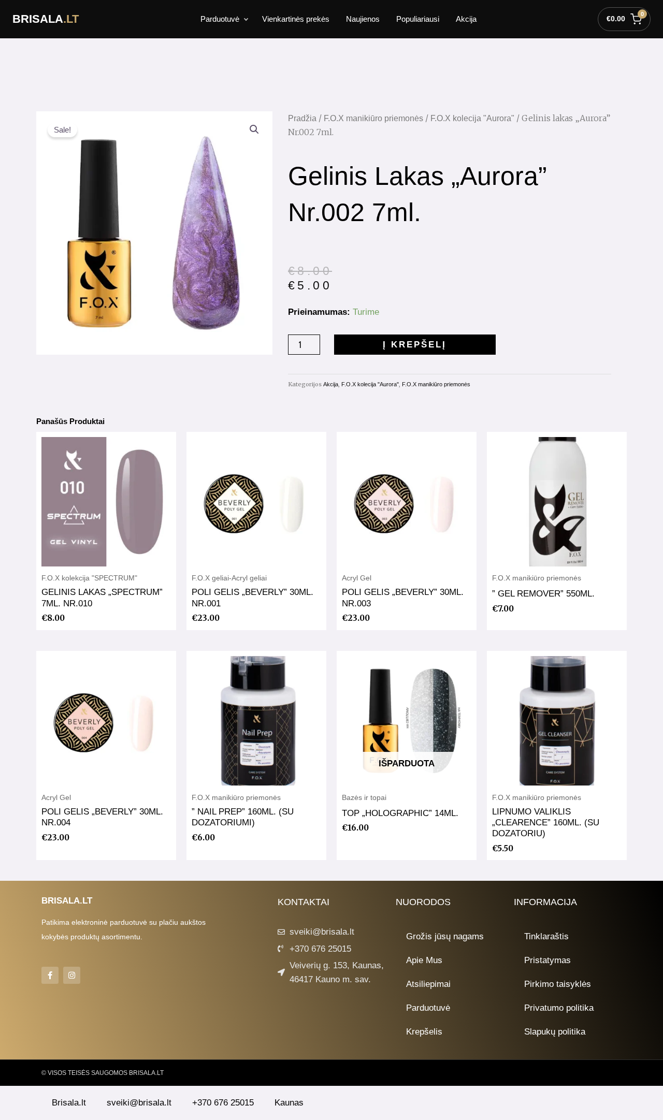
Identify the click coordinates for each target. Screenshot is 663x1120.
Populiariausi (417, 18)
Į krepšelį (414, 345)
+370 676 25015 (223, 1103)
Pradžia (302, 118)
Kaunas (289, 1103)
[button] (254, 129)
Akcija (466, 18)
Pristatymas (547, 960)
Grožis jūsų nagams (445, 936)
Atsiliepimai (428, 984)
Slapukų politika (554, 1032)
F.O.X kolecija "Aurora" (472, 118)
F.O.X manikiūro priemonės (373, 118)
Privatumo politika (559, 1008)
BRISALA (45, 18)
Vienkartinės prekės (295, 18)
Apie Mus (424, 960)
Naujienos (363, 18)
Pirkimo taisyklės (557, 984)
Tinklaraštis (546, 936)
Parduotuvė (219, 18)
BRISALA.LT (66, 901)
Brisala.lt (69, 1103)
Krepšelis (424, 1032)
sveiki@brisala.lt (139, 1103)
